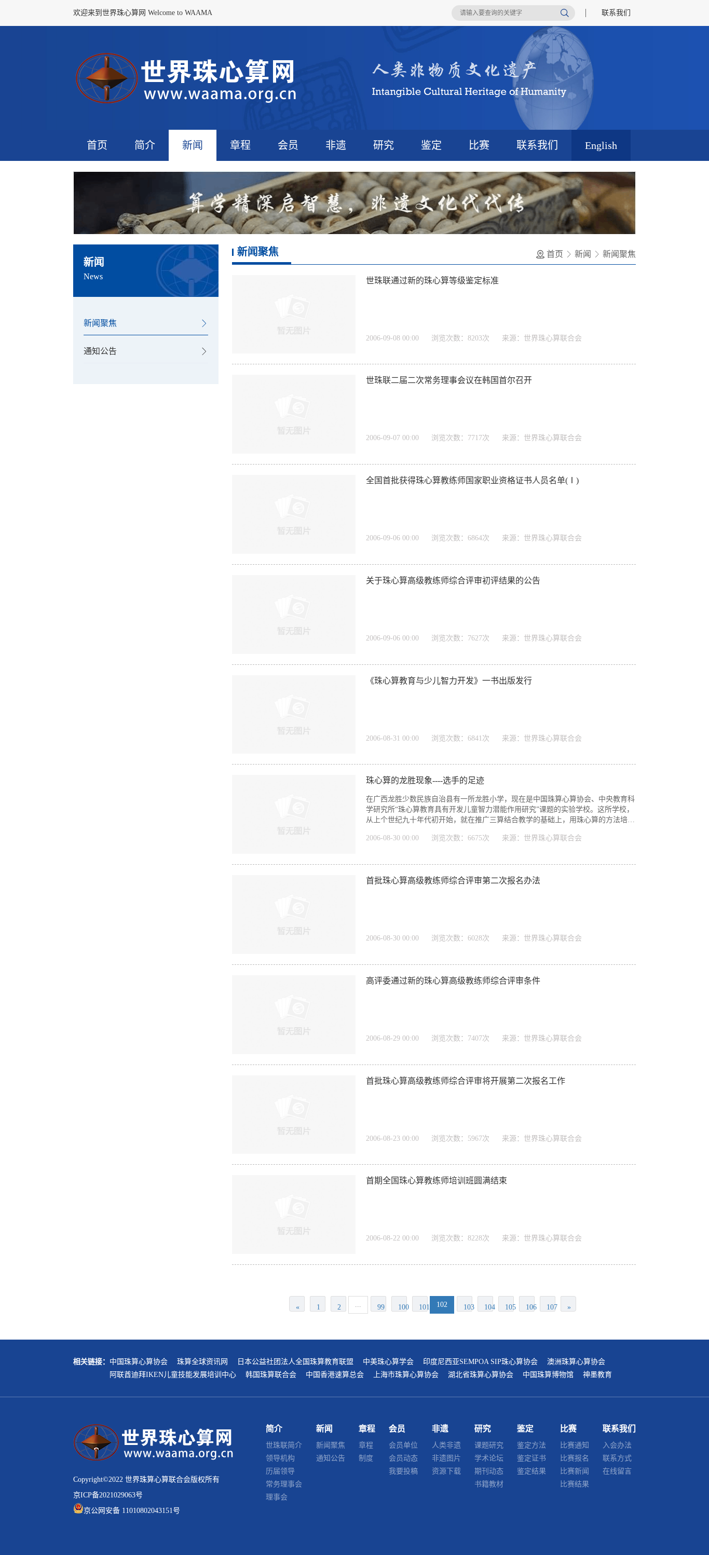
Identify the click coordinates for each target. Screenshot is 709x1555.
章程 (240, 145)
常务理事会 (284, 1484)
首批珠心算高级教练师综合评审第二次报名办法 (453, 880)
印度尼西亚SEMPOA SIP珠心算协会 (480, 1362)
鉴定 (431, 145)
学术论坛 (488, 1458)
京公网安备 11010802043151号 (132, 1511)
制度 (366, 1458)
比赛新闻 (574, 1471)
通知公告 (100, 351)
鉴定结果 (531, 1471)
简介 (144, 145)
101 (423, 1307)
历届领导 (280, 1471)
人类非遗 (446, 1445)
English (601, 145)
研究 (383, 145)
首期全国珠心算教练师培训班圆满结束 (436, 1180)
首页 (97, 145)
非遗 (335, 145)
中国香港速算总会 (335, 1375)
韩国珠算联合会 (271, 1375)
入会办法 (617, 1445)
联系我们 (616, 13)
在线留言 (617, 1471)
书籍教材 (488, 1484)
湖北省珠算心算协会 (480, 1375)
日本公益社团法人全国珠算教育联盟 (295, 1362)
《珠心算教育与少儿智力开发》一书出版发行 (449, 680)
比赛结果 (574, 1484)
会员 (288, 145)
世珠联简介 (284, 1445)
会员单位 (403, 1445)
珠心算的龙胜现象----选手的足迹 (425, 780)
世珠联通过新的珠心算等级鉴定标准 (432, 280)
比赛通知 (574, 1445)
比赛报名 (574, 1458)
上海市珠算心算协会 (406, 1375)
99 (381, 1307)
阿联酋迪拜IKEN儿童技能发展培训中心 (173, 1375)
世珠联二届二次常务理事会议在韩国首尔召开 (449, 380)
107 (551, 1307)
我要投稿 (403, 1471)
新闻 (192, 145)
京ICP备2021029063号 (108, 1495)
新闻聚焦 (100, 323)
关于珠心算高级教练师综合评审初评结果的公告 (453, 580)
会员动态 (403, 1458)
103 (467, 1307)
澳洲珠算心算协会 (576, 1362)
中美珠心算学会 (388, 1362)
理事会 (277, 1497)
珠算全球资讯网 (202, 1362)
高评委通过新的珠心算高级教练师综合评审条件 (453, 980)
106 (530, 1307)
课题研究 (488, 1445)
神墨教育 (597, 1375)
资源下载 (446, 1471)
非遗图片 (446, 1458)
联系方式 (617, 1458)
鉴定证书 (531, 1458)
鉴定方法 (531, 1445)
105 (509, 1307)
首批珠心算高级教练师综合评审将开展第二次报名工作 (465, 1080)
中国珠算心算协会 (139, 1362)
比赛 (479, 145)
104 (488, 1307)
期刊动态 (488, 1471)
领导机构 (280, 1458)
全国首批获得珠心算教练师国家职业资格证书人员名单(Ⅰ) (472, 480)
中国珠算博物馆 (548, 1375)
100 (402, 1307)
